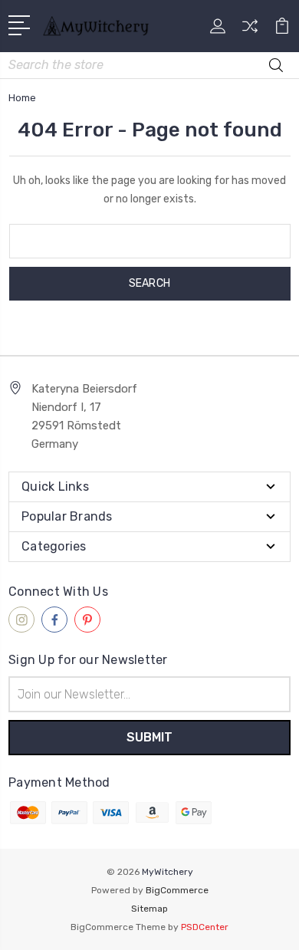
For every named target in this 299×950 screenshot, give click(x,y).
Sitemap (149, 908)
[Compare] (250, 31)
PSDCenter (204, 927)
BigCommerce (177, 890)
